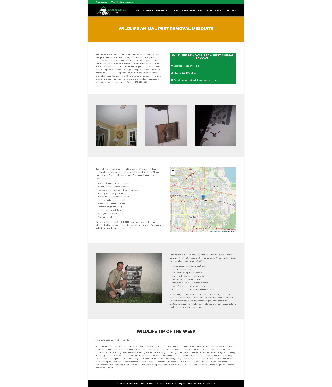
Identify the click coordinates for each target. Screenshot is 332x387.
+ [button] (173, 170)
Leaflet (211, 231)
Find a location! (101, 2)
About (218, 10)
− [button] (173, 173)
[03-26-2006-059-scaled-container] (129, 302)
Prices (175, 10)
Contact (231, 10)
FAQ (200, 10)
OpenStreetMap (222, 231)
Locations (162, 10)
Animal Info (188, 10)
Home (137, 10)
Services (148, 10)
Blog (209, 10)
